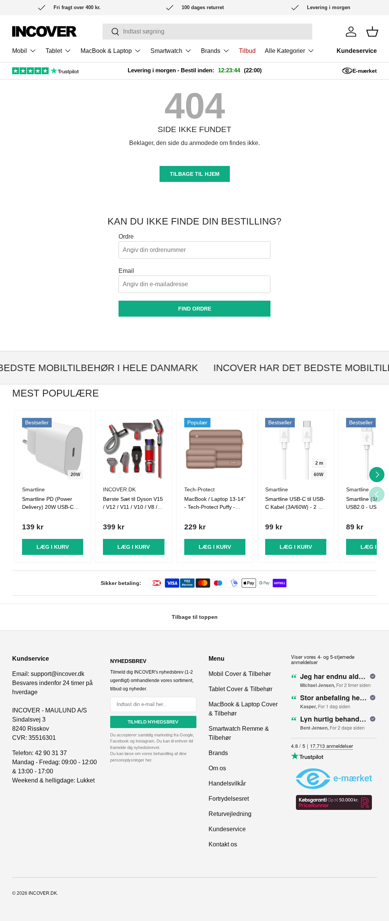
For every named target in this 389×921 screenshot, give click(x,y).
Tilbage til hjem (195, 174)
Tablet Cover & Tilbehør (240, 689)
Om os (217, 768)
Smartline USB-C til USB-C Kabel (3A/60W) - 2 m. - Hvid (295, 507)
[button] (372, 31)
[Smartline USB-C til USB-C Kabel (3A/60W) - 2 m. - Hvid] (295, 448)
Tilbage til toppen (195, 617)
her (148, 760)
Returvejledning (230, 814)
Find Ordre (194, 309)
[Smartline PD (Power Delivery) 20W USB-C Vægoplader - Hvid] (52, 448)
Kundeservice (357, 51)
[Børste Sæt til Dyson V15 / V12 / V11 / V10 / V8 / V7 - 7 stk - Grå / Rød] (133, 448)
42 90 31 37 (51, 753)
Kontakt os (223, 844)
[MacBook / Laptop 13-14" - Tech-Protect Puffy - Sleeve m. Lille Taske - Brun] (214, 448)
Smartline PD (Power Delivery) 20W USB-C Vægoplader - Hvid (48, 507)
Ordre (126, 236)
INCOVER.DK (42, 893)
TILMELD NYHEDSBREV (153, 722)
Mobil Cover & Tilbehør (240, 674)
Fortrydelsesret (229, 798)
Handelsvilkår (227, 783)
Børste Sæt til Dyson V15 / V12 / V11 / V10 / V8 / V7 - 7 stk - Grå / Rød (133, 507)
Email (126, 271)
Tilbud (247, 51)
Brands (218, 753)
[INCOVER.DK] (44, 31)
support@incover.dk (57, 674)
